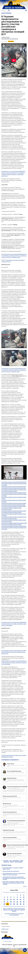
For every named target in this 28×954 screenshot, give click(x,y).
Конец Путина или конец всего (11, 871)
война (21, 860)
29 (17, 904)
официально (16, 860)
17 (23, 899)
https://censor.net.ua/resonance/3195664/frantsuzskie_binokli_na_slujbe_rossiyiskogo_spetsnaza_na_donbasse (14, 662)
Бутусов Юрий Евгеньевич (14, 771)
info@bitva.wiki (4, 929)
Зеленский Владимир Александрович (17, 786)
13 (10, 899)
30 (20, 904)
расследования (18, 861)
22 (17, 902)
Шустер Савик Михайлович (14, 853)
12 (7, 899)
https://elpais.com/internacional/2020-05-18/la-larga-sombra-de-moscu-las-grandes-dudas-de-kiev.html (13, 652)
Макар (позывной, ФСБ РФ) (10, 796)
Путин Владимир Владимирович (16, 820)
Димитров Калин (11, 778)
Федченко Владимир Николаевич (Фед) (17, 845)
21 (14, 902)
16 (20, 899)
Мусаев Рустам (7, 803)
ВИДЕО (12, 861)
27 (11, 904)
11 (4, 899)
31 (23, 904)
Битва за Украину (7, 941)
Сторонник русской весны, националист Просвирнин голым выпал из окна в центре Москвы (14, 878)
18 (4, 902)
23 (20, 902)
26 (7, 904)
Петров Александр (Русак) (10, 812)
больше (25, 886)
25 (4, 904)
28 (14, 904)
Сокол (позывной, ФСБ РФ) (10, 837)
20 (11, 902)
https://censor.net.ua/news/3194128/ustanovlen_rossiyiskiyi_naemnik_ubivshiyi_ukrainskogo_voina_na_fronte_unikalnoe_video (13, 370)
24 (23, 902)
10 (23, 897)
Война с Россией (5, 37)
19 (7, 902)
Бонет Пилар (10, 763)
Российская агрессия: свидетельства (10, 38)
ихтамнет (5, 860)
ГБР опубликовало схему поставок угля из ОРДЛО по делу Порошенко (14, 874)
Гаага (10, 860)
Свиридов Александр (8, 830)
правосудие (6, 861)
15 (17, 899)
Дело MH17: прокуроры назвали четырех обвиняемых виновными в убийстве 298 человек (13, 883)
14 (14, 899)
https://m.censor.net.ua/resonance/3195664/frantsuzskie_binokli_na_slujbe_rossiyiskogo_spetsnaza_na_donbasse (13, 624)
